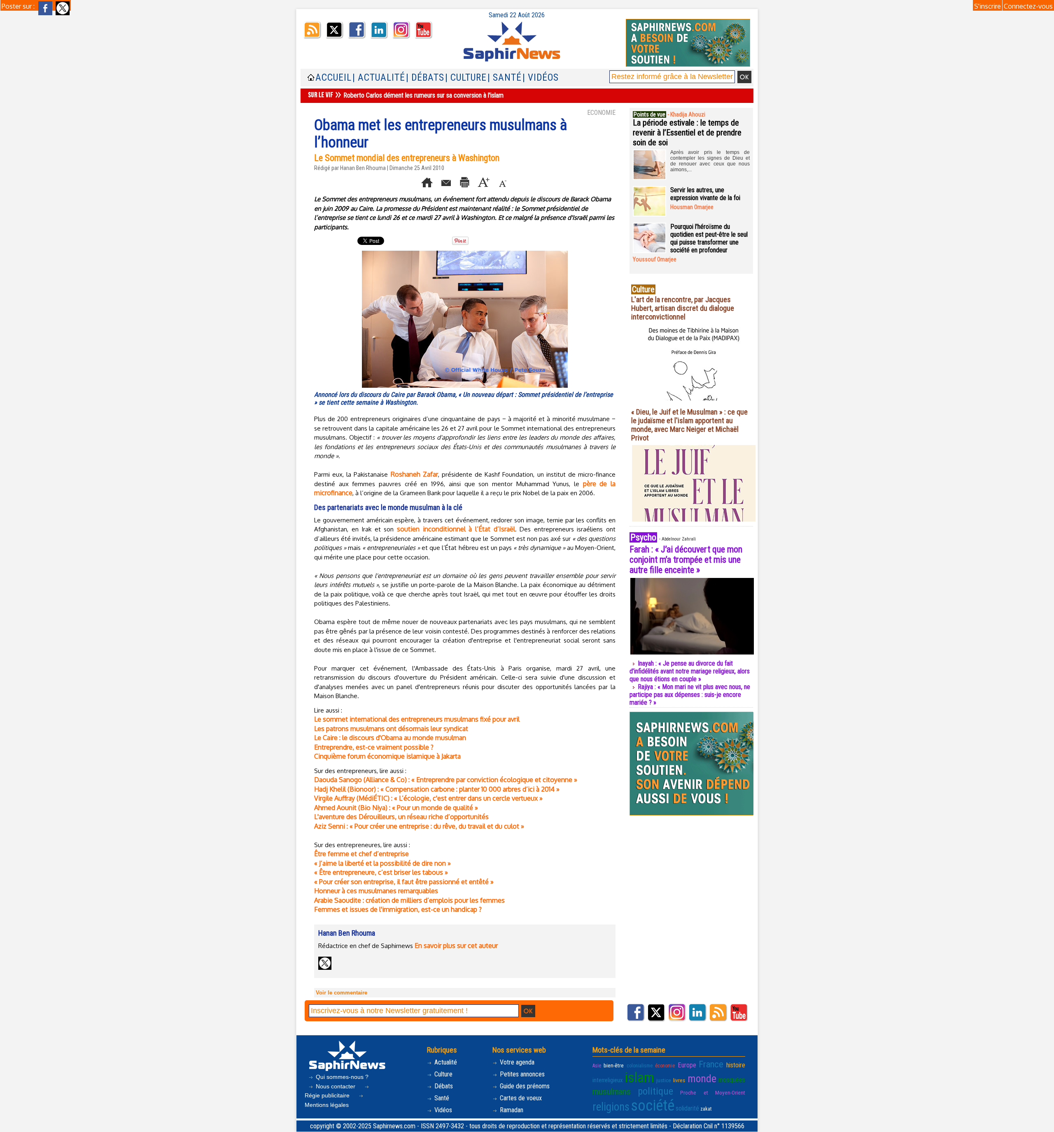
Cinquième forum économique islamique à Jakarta (387, 756)
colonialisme (640, 1066)
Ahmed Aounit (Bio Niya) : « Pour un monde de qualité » (396, 808)
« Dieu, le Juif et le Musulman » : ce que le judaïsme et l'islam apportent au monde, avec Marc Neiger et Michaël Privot (689, 425)
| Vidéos (540, 77)
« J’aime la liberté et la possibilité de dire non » (382, 863)
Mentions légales (327, 1105)
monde (702, 1078)
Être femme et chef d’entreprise (361, 854)
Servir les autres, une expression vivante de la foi (705, 194)
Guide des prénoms (524, 1086)
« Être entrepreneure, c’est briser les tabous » (381, 872)
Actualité (445, 1062)
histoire (735, 1065)
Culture (442, 1074)
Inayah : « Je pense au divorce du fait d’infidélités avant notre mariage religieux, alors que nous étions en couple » (690, 671)
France (711, 1064)
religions (611, 1106)
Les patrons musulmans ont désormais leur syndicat (391, 728)
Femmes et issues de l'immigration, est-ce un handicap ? (398, 909)
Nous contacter (335, 1086)
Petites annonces (521, 1074)
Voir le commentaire (341, 993)
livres (679, 1080)
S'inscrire (987, 6)
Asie (596, 1066)
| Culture (466, 77)
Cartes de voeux (520, 1098)
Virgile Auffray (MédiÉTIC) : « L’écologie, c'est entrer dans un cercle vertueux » (428, 798)
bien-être (614, 1065)
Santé (441, 1098)
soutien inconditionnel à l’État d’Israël (456, 529)
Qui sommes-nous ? (341, 1077)
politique (655, 1091)
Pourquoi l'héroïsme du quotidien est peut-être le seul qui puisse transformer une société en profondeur (709, 238)
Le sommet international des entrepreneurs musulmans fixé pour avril (417, 719)
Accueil (333, 77)
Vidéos (442, 1110)
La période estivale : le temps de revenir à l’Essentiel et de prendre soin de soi (687, 132)
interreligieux (607, 1080)
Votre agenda (516, 1062)
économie (665, 1066)
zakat (705, 1109)
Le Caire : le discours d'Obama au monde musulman (390, 738)
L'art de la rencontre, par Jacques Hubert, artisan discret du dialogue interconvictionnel (682, 308)
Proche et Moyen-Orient (712, 1092)
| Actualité (378, 77)
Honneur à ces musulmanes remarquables (376, 891)
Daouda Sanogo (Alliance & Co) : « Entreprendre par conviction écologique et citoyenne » (445, 780)
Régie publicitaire (328, 1095)
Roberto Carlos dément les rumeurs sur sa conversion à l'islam (423, 95)
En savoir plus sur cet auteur (456, 945)
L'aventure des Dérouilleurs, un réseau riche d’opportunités (401, 817)
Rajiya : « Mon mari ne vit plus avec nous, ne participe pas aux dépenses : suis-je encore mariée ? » (690, 694)
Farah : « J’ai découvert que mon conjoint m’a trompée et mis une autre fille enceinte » (686, 559)
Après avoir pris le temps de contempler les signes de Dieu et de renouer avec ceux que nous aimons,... (710, 160)
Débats (443, 1086)
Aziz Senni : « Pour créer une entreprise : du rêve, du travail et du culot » (419, 826)
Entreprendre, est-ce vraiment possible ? (374, 747)
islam (639, 1077)
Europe (687, 1065)
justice (663, 1080)
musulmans (611, 1092)
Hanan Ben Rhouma (363, 168)
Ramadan (510, 1110)
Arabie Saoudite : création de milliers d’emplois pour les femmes (409, 900)
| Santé (504, 77)
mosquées (731, 1080)
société (652, 1105)
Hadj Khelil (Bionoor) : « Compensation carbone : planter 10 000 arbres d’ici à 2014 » (437, 789)
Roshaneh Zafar (414, 474)
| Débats (425, 77)
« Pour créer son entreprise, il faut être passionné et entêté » (404, 882)
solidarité (687, 1108)
